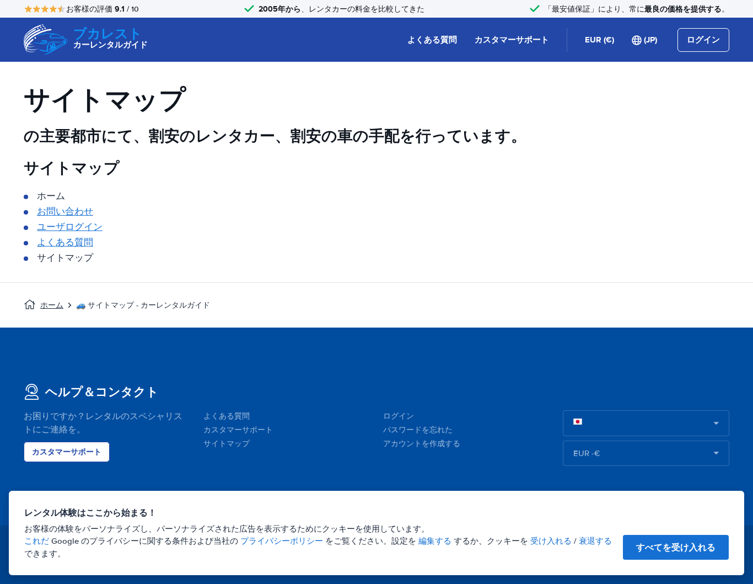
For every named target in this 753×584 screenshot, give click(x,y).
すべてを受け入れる (676, 547)
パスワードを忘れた (418, 430)
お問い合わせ (65, 211)
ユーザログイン (70, 227)
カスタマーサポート (512, 40)
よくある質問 (432, 40)
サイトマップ (226, 443)
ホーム (51, 305)
